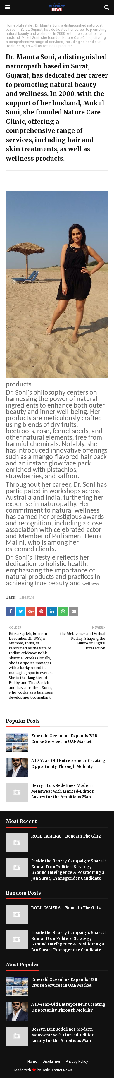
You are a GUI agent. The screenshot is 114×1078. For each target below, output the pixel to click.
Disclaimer (51, 1062)
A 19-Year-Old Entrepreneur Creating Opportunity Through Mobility (68, 763)
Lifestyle (25, 25)
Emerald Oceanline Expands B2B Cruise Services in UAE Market (64, 738)
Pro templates (88, 1070)
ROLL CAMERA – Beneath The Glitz (66, 836)
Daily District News (57, 1070)
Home (10, 25)
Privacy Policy (77, 1062)
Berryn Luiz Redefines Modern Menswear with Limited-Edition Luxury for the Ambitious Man (62, 791)
